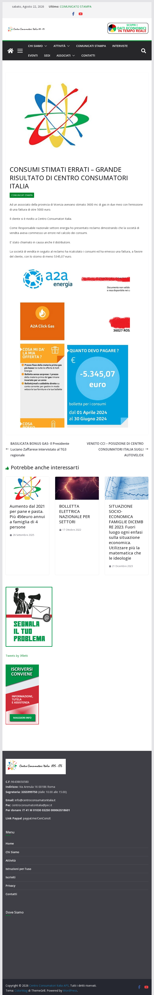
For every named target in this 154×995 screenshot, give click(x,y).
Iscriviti (10, 877)
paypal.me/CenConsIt (37, 818)
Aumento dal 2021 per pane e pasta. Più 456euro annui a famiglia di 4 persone (27, 516)
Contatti (88, 55)
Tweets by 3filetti (17, 656)
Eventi (33, 55)
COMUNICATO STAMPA (75, 6)
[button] (45, 46)
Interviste (120, 46)
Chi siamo (35, 46)
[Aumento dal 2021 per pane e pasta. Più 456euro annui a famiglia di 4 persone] (27, 488)
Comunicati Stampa (91, 46)
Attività (59, 46)
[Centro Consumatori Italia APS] (10, 51)
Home (10, 843)
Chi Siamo (12, 852)
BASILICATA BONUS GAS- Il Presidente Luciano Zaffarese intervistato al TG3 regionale (39, 449)
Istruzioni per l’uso (18, 869)
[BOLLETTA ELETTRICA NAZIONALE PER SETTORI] (77, 488)
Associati (64, 55)
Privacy (10, 886)
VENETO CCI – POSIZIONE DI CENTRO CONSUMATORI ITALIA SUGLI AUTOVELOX (115, 449)
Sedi (47, 55)
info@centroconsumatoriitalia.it (35, 800)
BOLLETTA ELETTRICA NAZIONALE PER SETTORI (74, 513)
